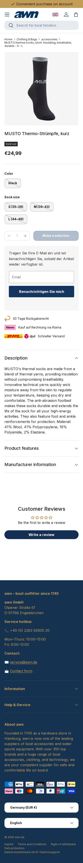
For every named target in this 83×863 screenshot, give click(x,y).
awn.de (19, 837)
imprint (8, 844)
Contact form (21, 671)
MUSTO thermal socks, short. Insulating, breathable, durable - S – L (38, 44)
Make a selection (55, 235)
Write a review (41, 534)
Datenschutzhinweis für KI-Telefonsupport (32, 852)
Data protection (14, 848)
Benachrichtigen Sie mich (41, 291)
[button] (76, 14)
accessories (49, 39)
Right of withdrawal (63, 844)
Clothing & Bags (27, 39)
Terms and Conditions (32, 844)
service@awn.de (23, 662)
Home (8, 39)
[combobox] (41, 25)
